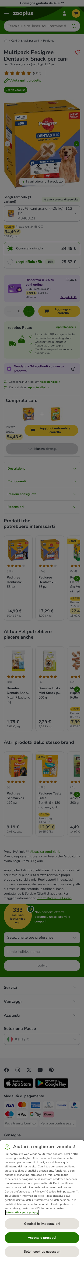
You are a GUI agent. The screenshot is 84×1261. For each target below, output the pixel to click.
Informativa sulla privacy (22, 1212)
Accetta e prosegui (42, 1237)
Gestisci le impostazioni (42, 1224)
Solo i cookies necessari (42, 1251)
